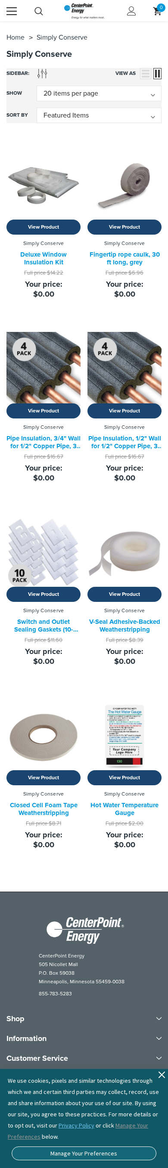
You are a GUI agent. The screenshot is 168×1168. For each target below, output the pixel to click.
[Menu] (11, 11)
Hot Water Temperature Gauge (124, 809)
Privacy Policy (76, 1125)
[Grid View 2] (157, 73)
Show (14, 93)
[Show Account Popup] (131, 11)
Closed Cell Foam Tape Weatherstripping (44, 809)
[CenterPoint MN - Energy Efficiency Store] (84, 930)
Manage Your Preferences (83, 1153)
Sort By (17, 115)
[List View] (145, 73)
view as (125, 73)
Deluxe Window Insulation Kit (43, 258)
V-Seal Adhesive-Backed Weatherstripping (124, 625)
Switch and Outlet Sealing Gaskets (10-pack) (43, 629)
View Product (43, 227)
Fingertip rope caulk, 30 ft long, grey (125, 258)
